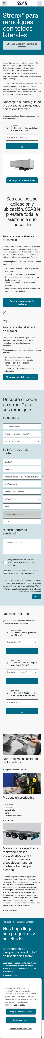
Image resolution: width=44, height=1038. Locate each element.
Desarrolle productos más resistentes (22, 302)
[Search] (4, 3)
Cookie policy (19, 1005)
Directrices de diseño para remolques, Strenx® (24, 664)
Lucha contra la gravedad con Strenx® (23, 634)
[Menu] (39, 3)
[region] (21, 1008)
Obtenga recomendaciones (22, 180)
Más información (11, 910)
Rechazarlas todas (21, 1020)
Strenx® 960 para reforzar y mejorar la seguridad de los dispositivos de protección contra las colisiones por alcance (24, 694)
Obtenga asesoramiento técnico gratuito (22, 45)
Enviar (36, 596)
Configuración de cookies (21, 1029)
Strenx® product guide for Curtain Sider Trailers (24, 129)
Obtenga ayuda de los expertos (20, 377)
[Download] (22, 146)
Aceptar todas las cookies (21, 1011)
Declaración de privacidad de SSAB (25, 586)
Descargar (9, 820)
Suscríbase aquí (11, 976)
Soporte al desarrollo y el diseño (17, 770)
